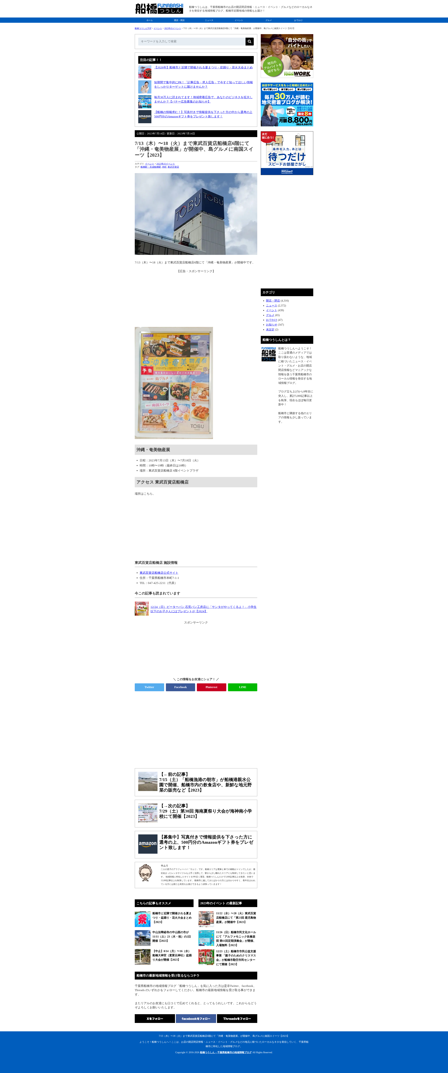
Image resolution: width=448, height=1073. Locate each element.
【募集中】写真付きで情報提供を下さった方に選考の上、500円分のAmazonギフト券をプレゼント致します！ (206, 842)
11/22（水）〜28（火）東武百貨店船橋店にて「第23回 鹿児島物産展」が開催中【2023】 (236, 917)
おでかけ (298, 20)
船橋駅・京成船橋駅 (151, 167)
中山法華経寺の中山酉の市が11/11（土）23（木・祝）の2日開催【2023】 (171, 936)
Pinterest (211, 687)
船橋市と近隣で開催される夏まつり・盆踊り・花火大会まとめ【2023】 (172, 917)
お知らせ (271, 324)
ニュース (209, 20)
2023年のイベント (172, 28)
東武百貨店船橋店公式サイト (159, 572)
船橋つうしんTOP (143, 28)
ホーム (149, 20)
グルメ (268, 20)
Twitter (149, 687)
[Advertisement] (196, 298)
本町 (164, 167)
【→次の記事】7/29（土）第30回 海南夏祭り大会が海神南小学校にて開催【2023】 (205, 811)
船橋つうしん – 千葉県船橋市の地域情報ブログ (226, 1052)
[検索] (250, 42)
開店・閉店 (179, 20)
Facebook (180, 687)
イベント (239, 20)
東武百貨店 (173, 167)
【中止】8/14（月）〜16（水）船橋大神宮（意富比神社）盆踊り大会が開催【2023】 (172, 955)
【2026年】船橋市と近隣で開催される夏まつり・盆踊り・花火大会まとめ (203, 67)
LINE (242, 687)
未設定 (270, 329)
